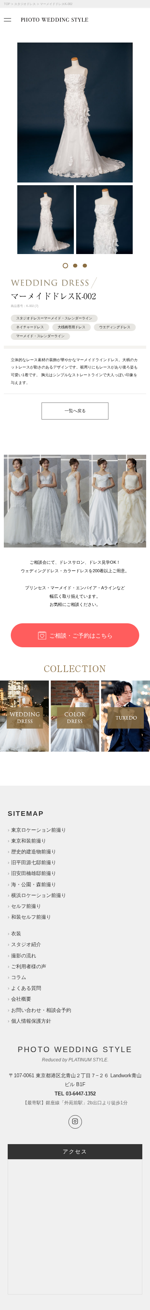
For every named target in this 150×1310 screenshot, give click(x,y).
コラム (18, 977)
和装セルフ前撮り (31, 917)
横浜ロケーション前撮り (38, 895)
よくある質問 (26, 988)
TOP (7, 4)
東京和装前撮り (28, 841)
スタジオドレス (25, 4)
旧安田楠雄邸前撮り (33, 873)
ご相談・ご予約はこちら (81, 635)
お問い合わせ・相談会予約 (41, 1010)
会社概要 (21, 999)
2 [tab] (75, 266)
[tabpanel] (45, 219)
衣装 (16, 933)
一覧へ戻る (75, 410)
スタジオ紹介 (26, 944)
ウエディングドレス (114, 327)
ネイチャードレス (30, 327)
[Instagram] (75, 1122)
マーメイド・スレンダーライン (40, 336)
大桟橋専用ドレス (71, 327)
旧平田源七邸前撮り (33, 862)
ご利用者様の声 (28, 966)
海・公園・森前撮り (33, 884)
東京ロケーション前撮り (38, 830)
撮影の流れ (23, 956)
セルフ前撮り (26, 906)
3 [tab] (85, 266)
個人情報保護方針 (31, 1021)
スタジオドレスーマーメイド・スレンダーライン (54, 318)
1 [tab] (65, 266)
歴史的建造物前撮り (33, 852)
